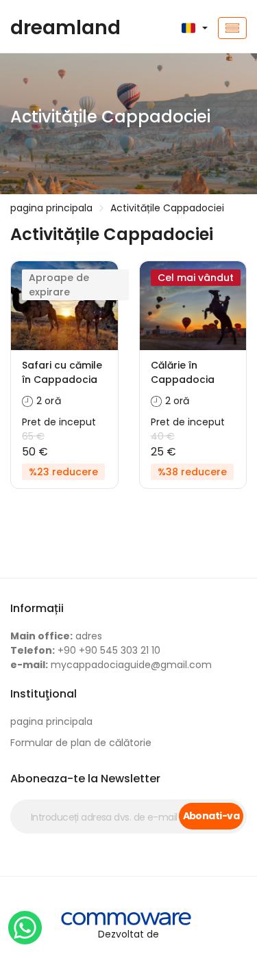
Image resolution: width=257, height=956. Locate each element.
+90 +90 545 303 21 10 (85, 650)
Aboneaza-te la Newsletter (85, 778)
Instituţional (43, 694)
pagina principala (51, 208)
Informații (37, 608)
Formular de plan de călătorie (80, 742)
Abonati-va (211, 816)
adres (56, 636)
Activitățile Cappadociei (167, 208)
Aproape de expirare (59, 285)
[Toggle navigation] (232, 28)
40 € (163, 436)
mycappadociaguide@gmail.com (111, 665)
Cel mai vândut (196, 277)
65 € (33, 436)
